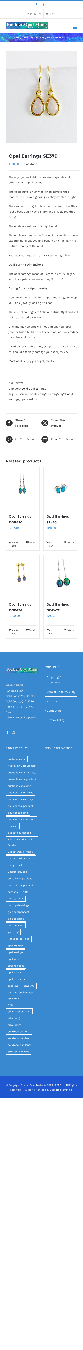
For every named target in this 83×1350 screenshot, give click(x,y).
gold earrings (16, 898)
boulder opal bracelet (20, 792)
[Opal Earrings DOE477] (60, 576)
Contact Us (54, 710)
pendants (29, 985)
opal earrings (29, 399)
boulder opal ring (18, 812)
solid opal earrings (19, 1031)
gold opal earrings (18, 905)
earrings (53, 394)
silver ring (14, 1018)
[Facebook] (36, 4)
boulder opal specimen (21, 819)
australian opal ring (19, 785)
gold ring (13, 932)
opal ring (13, 985)
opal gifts (13, 959)
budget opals (15, 865)
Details (32, 542)
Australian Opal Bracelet (22, 765)
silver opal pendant (19, 1011)
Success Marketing (61, 1089)
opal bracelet (15, 945)
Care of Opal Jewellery (61, 692)
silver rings (14, 1024)
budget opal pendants (21, 858)
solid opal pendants (19, 1044)
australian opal (16, 759)
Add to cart (15, 544)
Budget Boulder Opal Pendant (20, 842)
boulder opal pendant (20, 806)
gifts (25, 891)
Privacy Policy (55, 720)
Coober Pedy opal (18, 871)
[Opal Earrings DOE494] (22, 576)
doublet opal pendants (21, 885)
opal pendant (15, 972)
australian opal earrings (31, 394)
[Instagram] (44, 4)
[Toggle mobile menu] (75, 27)
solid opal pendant (19, 1038)
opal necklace (16, 965)
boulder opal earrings (20, 799)
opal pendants (16, 979)
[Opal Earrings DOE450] (22, 488)
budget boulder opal (20, 832)
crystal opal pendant (20, 878)
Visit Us (52, 701)
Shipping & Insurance (54, 679)
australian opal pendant (22, 779)
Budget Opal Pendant (20, 851)
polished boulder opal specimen (20, 995)
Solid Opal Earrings (33, 388)
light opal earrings (19, 938)
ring (10, 1004)
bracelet (13, 826)
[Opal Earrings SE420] (60, 488)
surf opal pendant (18, 1051)
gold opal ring (16, 918)
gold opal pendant (18, 912)
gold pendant (16, 925)
